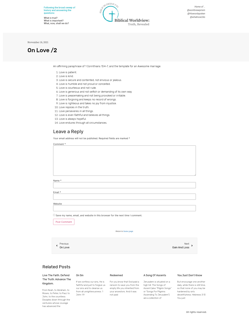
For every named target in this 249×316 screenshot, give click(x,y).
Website (57, 204)
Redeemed (116, 275)
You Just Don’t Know (189, 275)
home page (128, 231)
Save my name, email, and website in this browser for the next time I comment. (99, 215)
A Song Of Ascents (155, 275)
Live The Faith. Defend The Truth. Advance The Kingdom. (56, 279)
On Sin (79, 275)
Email (57, 192)
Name (57, 180)
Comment (59, 144)
